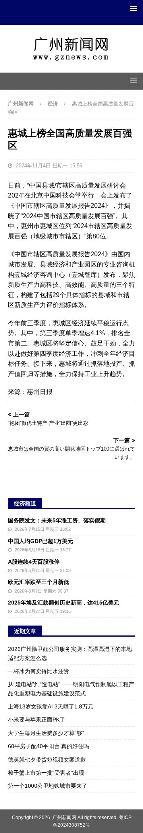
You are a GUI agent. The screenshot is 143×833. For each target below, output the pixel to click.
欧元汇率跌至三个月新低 (38, 582)
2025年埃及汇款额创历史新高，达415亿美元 (63, 602)
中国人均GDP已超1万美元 (40, 541)
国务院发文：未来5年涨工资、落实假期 (57, 520)
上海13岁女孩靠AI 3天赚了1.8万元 (50, 706)
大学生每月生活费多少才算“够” (46, 733)
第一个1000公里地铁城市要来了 (47, 786)
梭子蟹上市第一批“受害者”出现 (46, 773)
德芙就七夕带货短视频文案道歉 (47, 759)
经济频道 (25, 503)
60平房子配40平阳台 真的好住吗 (48, 746)
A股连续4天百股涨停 (34, 562)
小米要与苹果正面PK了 (36, 719)
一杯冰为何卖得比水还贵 (38, 671)
